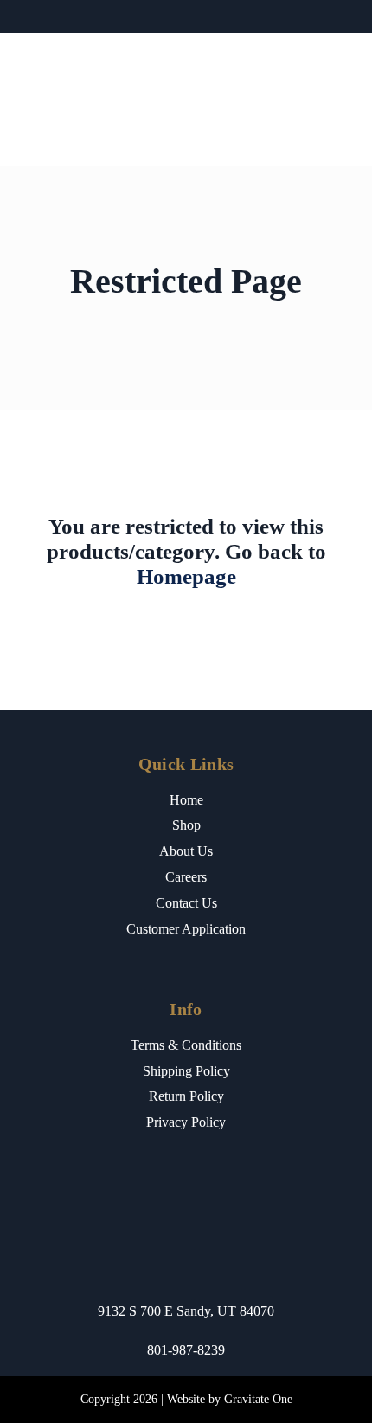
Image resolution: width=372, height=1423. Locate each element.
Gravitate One (258, 1399)
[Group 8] (185, 49)
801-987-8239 (186, 1349)
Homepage (186, 576)
